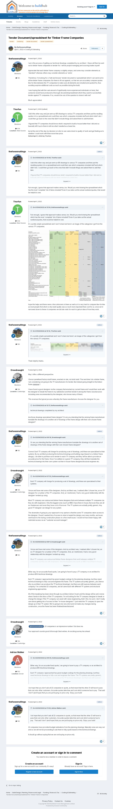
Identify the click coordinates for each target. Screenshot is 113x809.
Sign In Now (79, 772)
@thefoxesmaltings (36, 626)
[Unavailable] (66, 265)
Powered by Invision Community (56, 806)
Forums (9, 22)
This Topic (95, 16)
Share (84, 48)
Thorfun (17, 109)
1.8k (18, 389)
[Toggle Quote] (31, 158)
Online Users (55, 22)
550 (18, 671)
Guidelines (36, 22)
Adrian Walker (17, 652)
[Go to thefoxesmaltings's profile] (10, 48)
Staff (45, 22)
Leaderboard (48, 16)
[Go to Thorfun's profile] (18, 117)
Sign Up (102, 7)
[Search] (104, 16)
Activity (10, 16)
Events (18, 22)
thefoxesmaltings (24, 47)
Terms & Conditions (33, 16)
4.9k (18, 128)
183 (18, 78)
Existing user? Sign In (85, 7)
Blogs (26, 22)
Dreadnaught (17, 370)
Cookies (68, 801)
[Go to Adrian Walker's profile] (18, 660)
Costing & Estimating (32, 49)
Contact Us (59, 801)
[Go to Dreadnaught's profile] (18, 378)
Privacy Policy (47, 801)
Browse (20, 16)
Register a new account (34, 772)
